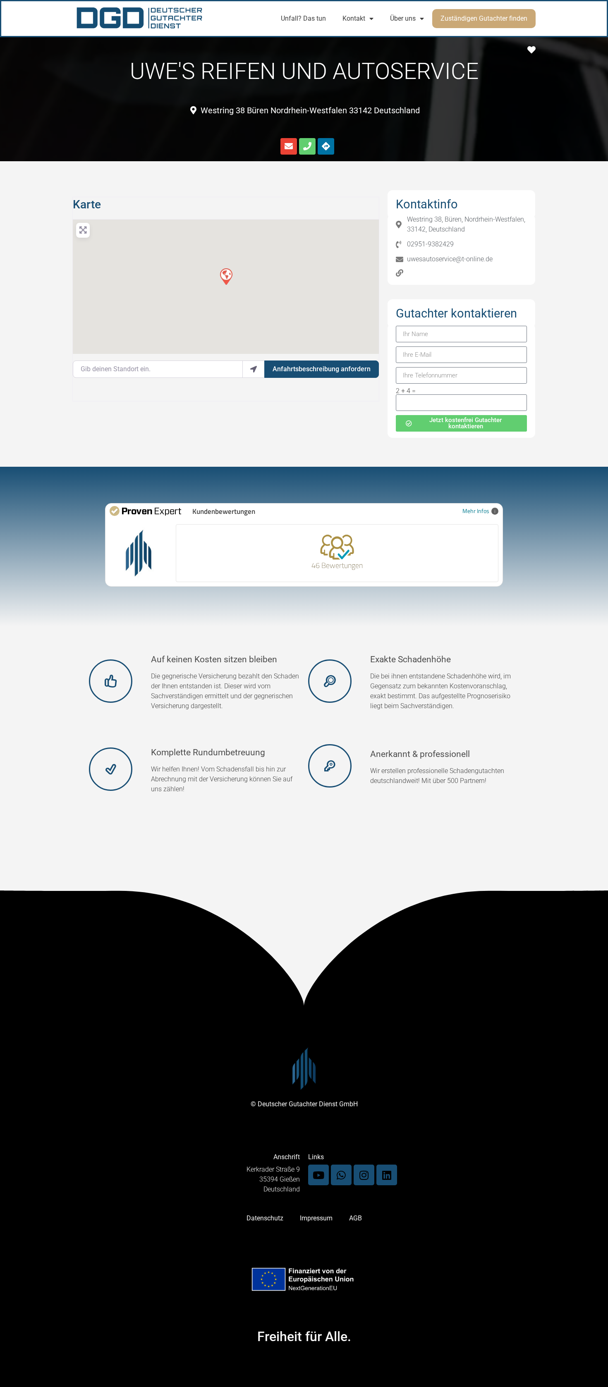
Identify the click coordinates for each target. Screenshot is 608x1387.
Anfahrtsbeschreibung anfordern (322, 369)
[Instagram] (364, 1175)
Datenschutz (265, 1218)
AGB (355, 1218)
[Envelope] (288, 146)
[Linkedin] (386, 1175)
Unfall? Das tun (303, 18)
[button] (225, 276)
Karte (87, 204)
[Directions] (326, 146)
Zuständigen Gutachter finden (483, 18)
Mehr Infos (475, 511)
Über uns (403, 18)
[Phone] (307, 146)
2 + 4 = (406, 391)
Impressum (316, 1218)
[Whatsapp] (341, 1175)
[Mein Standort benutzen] (253, 369)
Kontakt (353, 18)
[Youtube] (318, 1175)
